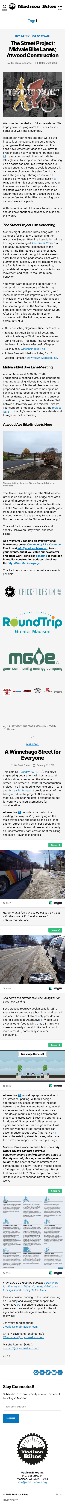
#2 (53, 178)
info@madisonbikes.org (33, 548)
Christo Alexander (23, 63)
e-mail (44, 726)
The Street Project (43, 243)
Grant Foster (24, 765)
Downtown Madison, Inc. (42, 357)
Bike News (32, 744)
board (37, 726)
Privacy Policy (10, 1499)
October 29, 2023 (48, 63)
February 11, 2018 (45, 765)
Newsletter (22, 36)
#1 (4, 156)
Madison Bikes (20, 1494)
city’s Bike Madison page (24, 563)
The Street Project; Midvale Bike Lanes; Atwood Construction (33, 49)
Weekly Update (41, 36)
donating (41, 555)
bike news (28, 726)
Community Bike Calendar (44, 544)
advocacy (17, 726)
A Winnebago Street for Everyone (32, 755)
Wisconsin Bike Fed (33, 348)
